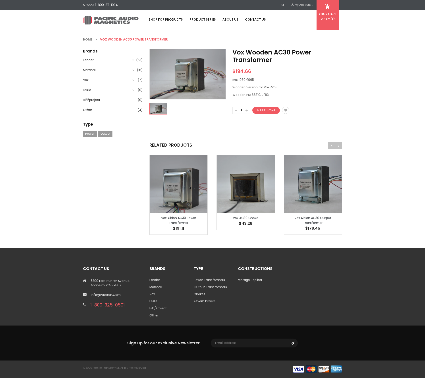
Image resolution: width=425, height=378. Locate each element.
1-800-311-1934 (106, 5)
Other (87, 110)
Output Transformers (210, 287)
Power (90, 134)
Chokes (199, 294)
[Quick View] (191, 198)
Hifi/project (91, 100)
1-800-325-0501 (107, 305)
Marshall (89, 70)
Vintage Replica (250, 280)
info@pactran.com (106, 295)
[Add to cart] (178, 198)
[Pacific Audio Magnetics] (317, 369)
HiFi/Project (158, 308)
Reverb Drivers (205, 301)
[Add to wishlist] (285, 110)
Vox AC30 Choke (245, 218)
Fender (88, 60)
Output (105, 134)
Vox (86, 80)
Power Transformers (209, 280)
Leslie (87, 90)
